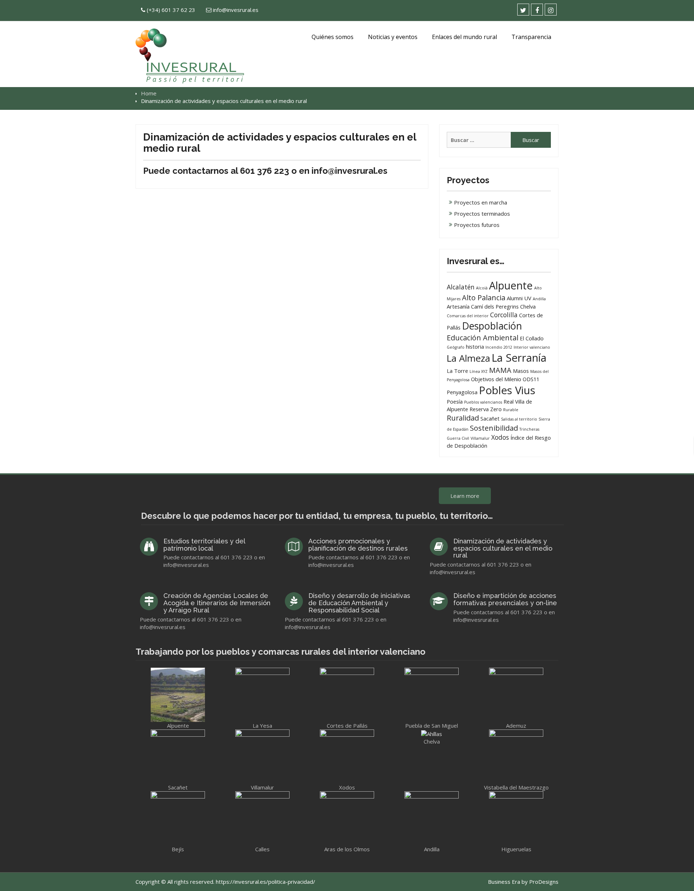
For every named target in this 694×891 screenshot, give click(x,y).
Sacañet (490, 418)
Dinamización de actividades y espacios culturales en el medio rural (502, 548)
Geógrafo (455, 347)
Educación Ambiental (482, 338)
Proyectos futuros (477, 224)
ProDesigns (543, 881)
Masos (521, 370)
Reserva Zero (486, 409)
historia (475, 346)
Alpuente (511, 285)
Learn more (464, 495)
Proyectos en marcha (480, 202)
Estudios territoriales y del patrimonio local (204, 544)
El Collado (532, 338)
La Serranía (519, 357)
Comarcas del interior (468, 315)
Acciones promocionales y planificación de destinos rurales (358, 544)
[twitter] (523, 10)
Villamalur (480, 438)
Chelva (528, 306)
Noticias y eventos (392, 37)
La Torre (457, 370)
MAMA (500, 370)
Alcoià (482, 287)
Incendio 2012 (498, 347)
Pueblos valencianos (483, 402)
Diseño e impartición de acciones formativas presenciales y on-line (505, 599)
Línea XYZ (479, 371)
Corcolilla (504, 314)
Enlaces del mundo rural (464, 37)
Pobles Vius (507, 390)
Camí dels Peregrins (495, 306)
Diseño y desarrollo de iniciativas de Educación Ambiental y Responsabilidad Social (359, 603)
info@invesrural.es (235, 9)
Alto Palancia (483, 297)
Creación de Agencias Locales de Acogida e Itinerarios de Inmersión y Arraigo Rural (216, 603)
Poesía (455, 401)
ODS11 (531, 379)
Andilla (539, 298)
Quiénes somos (333, 37)
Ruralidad (463, 418)
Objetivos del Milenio (496, 379)
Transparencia (531, 37)
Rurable (510, 409)
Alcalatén (461, 287)
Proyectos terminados (482, 213)
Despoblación (492, 325)
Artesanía (458, 306)
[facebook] (537, 10)
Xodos (500, 437)
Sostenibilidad (494, 428)
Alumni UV (519, 298)
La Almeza (468, 358)
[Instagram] (551, 10)
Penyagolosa (462, 392)
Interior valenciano (532, 347)
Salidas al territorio (519, 419)
